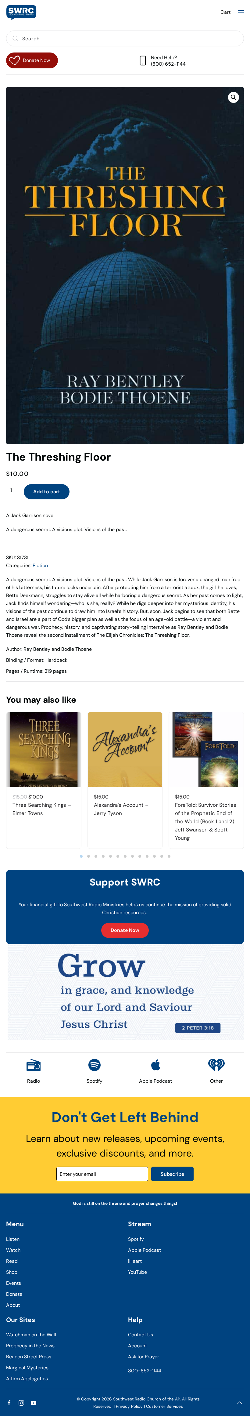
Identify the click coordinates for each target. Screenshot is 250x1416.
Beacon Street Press (28, 1356)
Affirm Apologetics (27, 1378)
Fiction (40, 565)
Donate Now (125, 930)
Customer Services (164, 1406)
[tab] (81, 856)
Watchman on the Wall (31, 1334)
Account (137, 1345)
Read (12, 1261)
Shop (11, 1272)
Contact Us (140, 1334)
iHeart (135, 1261)
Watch (13, 1250)
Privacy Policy (129, 1406)
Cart (225, 12)
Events (13, 1283)
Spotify (136, 1239)
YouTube (137, 1272)
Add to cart (46, 491)
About (13, 1305)
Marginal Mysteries (27, 1367)
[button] (241, 12)
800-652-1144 (144, 1370)
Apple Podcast (144, 1250)
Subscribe (172, 1174)
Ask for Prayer (143, 1356)
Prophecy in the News (30, 1345)
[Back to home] (21, 12)
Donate (14, 1294)
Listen (13, 1239)
